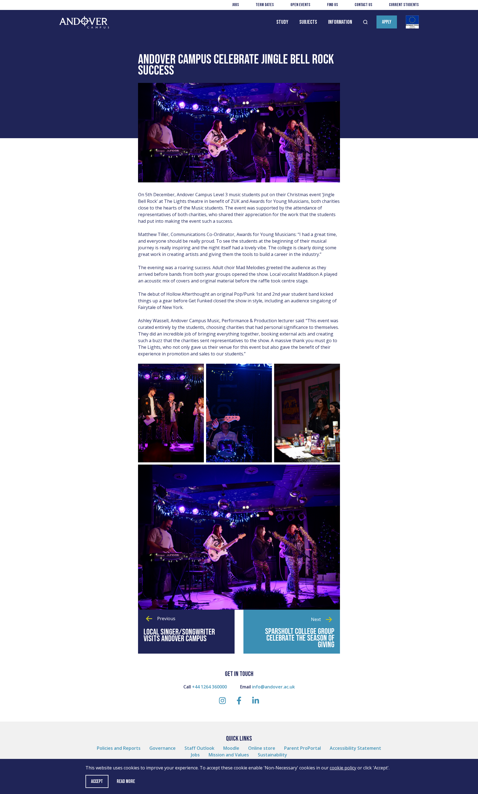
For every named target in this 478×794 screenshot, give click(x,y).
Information (340, 22)
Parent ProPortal (302, 748)
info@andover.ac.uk (273, 687)
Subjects (308, 22)
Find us (332, 4)
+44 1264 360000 (209, 687)
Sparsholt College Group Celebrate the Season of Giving (299, 638)
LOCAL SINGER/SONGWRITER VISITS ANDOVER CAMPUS (179, 635)
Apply (386, 22)
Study (282, 22)
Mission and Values (229, 755)
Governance (162, 748)
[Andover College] (84, 22)
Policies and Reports (119, 748)
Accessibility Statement (355, 748)
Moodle (231, 748)
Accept (97, 781)
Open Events (300, 4)
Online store (261, 748)
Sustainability (272, 755)
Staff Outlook (199, 748)
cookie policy (343, 768)
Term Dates (265, 4)
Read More (126, 781)
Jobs (235, 4)
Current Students (404, 4)
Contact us (363, 4)
